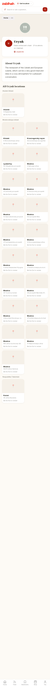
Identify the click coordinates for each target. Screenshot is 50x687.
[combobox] (24, 9)
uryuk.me (20, 52)
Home (6, 18)
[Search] (45, 9)
